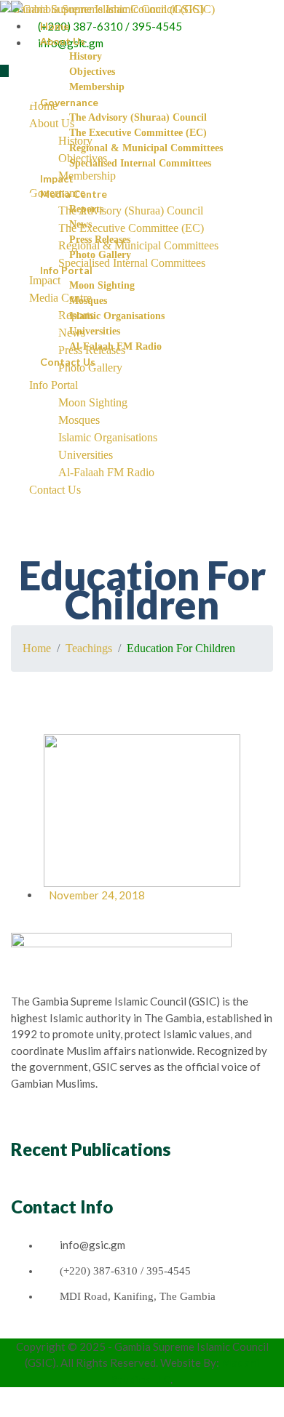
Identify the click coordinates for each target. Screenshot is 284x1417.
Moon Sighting (102, 285)
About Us (62, 41)
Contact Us (67, 362)
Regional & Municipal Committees (146, 147)
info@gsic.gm (92, 1244)
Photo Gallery (100, 254)
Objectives (92, 71)
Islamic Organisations (117, 315)
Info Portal (66, 270)
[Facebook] (24, 1329)
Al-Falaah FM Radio (115, 346)
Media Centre (73, 194)
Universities (94, 331)
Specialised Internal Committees (140, 163)
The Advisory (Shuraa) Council (138, 117)
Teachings (89, 648)
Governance (69, 102)
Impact (57, 178)
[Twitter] (15, 1329)
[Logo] (113, 8)
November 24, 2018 (97, 895)
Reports (86, 209)
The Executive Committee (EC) (138, 132)
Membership (97, 86)
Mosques (88, 300)
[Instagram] (32, 1329)
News (80, 224)
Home (54, 26)
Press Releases (99, 239)
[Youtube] (41, 1329)
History (85, 56)
